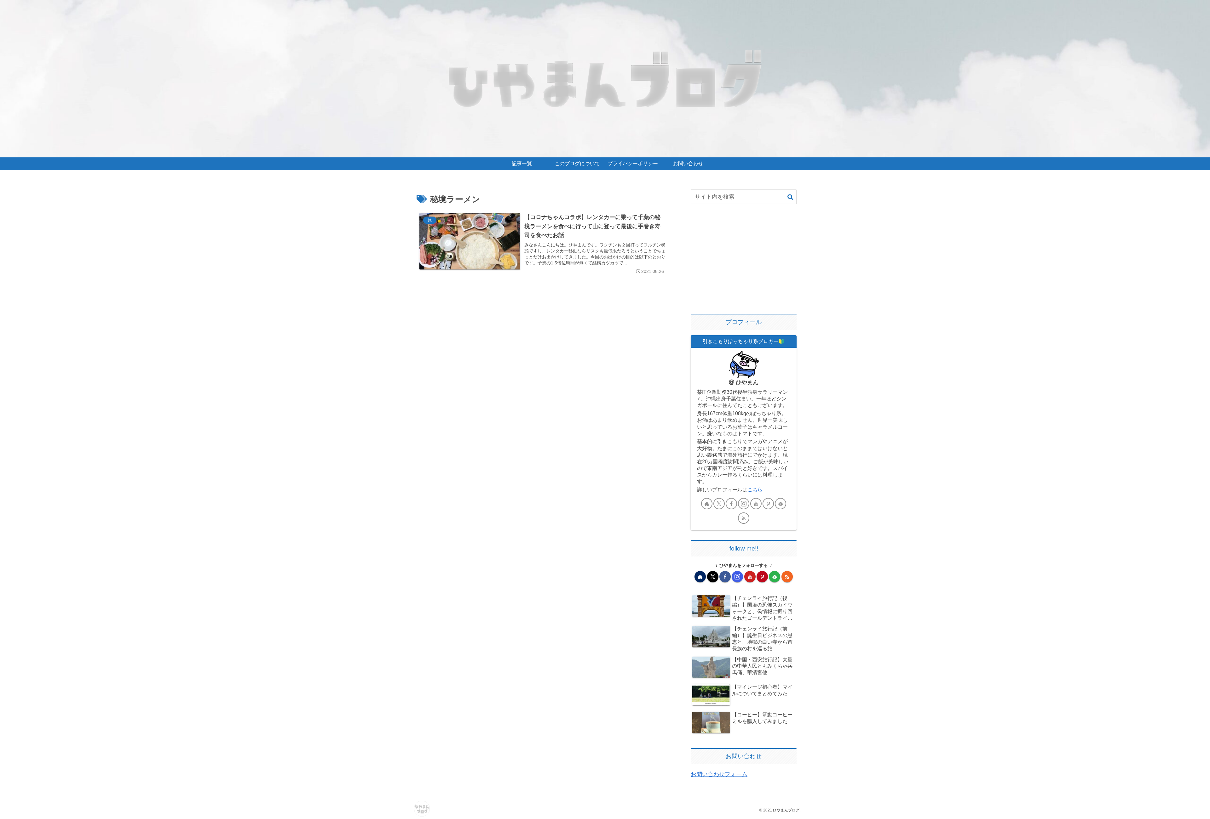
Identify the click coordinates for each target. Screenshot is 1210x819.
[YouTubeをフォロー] (756, 503)
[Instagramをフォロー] (743, 503)
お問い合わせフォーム (719, 774)
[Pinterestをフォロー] (768, 503)
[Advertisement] (744, 260)
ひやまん (747, 382)
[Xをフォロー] (719, 503)
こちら (755, 489)
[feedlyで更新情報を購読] (780, 503)
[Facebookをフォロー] (731, 503)
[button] (790, 197)
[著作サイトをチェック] (706, 503)
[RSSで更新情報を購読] (743, 518)
